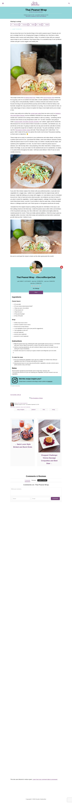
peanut (33, 409)
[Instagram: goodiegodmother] (15, 380)
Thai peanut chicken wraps (22, 130)
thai (44, 409)
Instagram (49, 381)
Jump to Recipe (17, 29)
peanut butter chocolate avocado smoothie (27, 121)
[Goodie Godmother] (36, 3)
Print (36, 292)
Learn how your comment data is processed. (45, 779)
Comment (55, 498)
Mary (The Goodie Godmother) (37, 12)
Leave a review (42, 480)
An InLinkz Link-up (15, 394)
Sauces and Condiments (41, 16)
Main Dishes (28, 16)
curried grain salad (36, 113)
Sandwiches (33, 16)
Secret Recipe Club (48, 97)
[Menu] (3, 3)
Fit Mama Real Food (29, 97)
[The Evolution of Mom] (36, 398)
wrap (53, 409)
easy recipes (20, 409)
